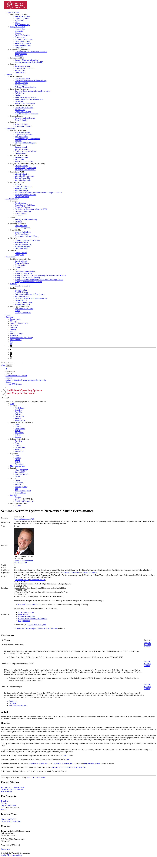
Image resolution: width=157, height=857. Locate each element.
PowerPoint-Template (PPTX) (64, 763)
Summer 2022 (19, 519)
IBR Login (5, 398)
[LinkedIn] (11, 356)
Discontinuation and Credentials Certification (31, 52)
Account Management (23, 491)
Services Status (20, 493)
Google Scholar (24, 621)
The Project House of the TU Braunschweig (31, 298)
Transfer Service (21, 300)
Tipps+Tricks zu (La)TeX (37, 625)
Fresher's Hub (20, 29)
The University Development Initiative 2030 (31, 209)
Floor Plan (18, 412)
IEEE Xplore (23, 614)
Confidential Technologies (24, 501)
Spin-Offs (13, 495)
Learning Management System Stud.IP (29, 62)
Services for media (21, 242)
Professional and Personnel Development (29, 294)
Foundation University (23, 211)
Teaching (18, 445)
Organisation (10, 257)
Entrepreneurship (21, 226)
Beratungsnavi (20, 37)
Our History (19, 215)
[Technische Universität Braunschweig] (16, 9)
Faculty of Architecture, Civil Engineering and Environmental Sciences (40, 275)
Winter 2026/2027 (21, 470)
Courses (18, 33)
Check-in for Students (23, 232)
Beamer (55, 767)
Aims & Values (20, 203)
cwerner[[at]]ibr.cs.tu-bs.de (23, 560)
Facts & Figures (20, 213)
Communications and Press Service (27, 240)
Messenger (14, 325)
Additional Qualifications (24, 39)
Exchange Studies (21, 137)
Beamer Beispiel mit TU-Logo (70, 767)
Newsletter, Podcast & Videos (25, 195)
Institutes (13, 284)
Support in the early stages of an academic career (32, 91)
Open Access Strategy (23, 112)
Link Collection (15, 340)
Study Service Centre (22, 66)
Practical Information (22, 35)
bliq (16, 499)
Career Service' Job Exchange (12, 789)
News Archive (20, 420)
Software (18, 418)
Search (8, 315)
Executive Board (21, 261)
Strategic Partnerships (22, 178)
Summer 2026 (20, 472)
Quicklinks (9, 317)
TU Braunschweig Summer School (27, 139)
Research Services (21, 124)
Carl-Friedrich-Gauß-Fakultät (25, 271)
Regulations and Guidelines (25, 205)
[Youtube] (11, 354)
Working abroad (20, 153)
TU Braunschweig (12, 199)
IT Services (14, 336)
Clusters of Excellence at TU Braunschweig (31, 81)
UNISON (12, 703)
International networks (23, 180)
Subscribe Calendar (22, 580)
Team (17, 424)
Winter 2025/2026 (21, 474)
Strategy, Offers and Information (26, 60)
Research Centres (21, 85)
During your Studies (17, 27)
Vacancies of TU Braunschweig (12, 787)
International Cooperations (24, 176)
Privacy (9, 855)
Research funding (21, 120)
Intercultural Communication (25, 170)
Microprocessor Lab (17, 466)
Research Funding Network (25, 118)
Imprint (3, 855)
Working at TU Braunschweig (26, 219)
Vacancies (18, 222)
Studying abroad (21, 147)
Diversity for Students (23, 313)
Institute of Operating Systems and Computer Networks (26, 380)
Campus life (19, 47)
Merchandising (6, 791)
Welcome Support (21, 157)
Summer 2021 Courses (14, 384)
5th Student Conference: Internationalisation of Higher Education (38, 193)
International (10, 128)
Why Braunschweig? (22, 25)
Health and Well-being (23, 45)
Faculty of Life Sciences (23, 273)
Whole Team (19, 408)
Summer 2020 (29, 519)
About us (18, 184)
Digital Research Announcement (26, 114)
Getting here (19, 255)
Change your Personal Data (11, 821)
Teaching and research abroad (25, 151)
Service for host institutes (24, 161)
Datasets (18, 437)
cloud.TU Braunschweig (19, 323)
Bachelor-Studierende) (70, 573)
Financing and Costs (22, 41)
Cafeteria (13, 327)
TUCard (4, 809)
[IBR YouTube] (11, 346)
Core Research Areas (22, 79)
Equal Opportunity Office (24, 309)
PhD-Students (20, 93)
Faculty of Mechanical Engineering (27, 278)
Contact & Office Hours (23, 186)
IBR (67, 759)
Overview (18, 441)
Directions (18, 410)
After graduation (21, 54)
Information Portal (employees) (21, 338)
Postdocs (18, 95)
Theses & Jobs (20, 429)
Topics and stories (21, 249)
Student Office (20, 70)
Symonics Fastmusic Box (18, 705)
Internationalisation (22, 174)
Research (9, 74)
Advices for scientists (22, 246)
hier (64, 755)
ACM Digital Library (26, 612)
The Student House (22, 234)
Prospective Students (22, 16)
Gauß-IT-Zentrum (21, 292)
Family (17, 311)
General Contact (21, 253)
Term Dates (19, 31)
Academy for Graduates (23, 126)
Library (17, 480)
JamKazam (13, 701)
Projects (17, 414)
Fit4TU (17, 23)
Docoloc (18, 497)
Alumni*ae (19, 56)
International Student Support (25, 143)
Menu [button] (3, 365)
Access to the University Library (26, 236)
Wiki (16, 489)
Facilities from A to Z (22, 304)
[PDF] (83, 767)
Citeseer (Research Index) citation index (32, 619)
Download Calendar (37, 580)
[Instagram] (11, 352)
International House (22, 296)
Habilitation (19, 101)
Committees (19, 267)
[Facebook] (10, 350)
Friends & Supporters (22, 228)
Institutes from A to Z (22, 286)
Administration (20, 265)
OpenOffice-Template (92, 763)
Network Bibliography (26, 617)
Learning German (21, 166)
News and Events (21, 188)
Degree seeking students (23, 135)
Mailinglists (19, 482)
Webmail (13, 321)
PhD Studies (19, 159)
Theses (17, 460)
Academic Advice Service (24, 68)
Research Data (20, 110)
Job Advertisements (22, 197)
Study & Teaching (12, 12)
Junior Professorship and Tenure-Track (29, 99)
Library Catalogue (16, 333)
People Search (15, 319)
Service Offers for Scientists (25, 103)
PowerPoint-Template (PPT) (39, 763)
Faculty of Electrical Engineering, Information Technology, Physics (39, 280)
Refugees (18, 141)
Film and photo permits (23, 244)
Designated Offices (22, 263)
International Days (21, 190)
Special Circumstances (23, 43)
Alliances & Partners (22, 207)
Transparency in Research (24, 108)
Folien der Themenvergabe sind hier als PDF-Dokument (37, 628)
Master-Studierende (90, 573)
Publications (19, 416)
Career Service (20, 72)
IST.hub (18, 505)
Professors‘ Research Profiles (25, 87)
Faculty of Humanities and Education (28, 282)
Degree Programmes (22, 18)
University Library (21, 290)
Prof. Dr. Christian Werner (147, 645)
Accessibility (17, 855)
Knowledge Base (21, 487)
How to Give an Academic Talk (29, 605)
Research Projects (21, 83)
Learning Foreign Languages (25, 168)
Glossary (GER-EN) (8, 819)
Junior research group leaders (25, 97)
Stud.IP (13, 331)
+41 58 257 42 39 (20, 562)
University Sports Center (24, 302)
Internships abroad (21, 149)
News (12, 404)
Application (19, 21)
